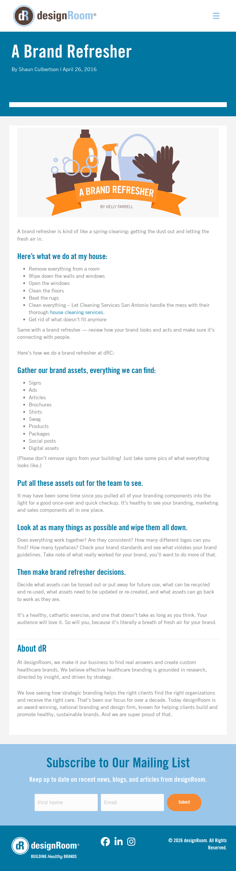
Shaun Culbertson (39, 69)
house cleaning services (76, 312)
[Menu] (216, 16)
